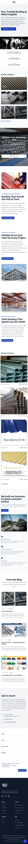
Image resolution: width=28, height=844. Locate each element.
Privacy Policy (8, 841)
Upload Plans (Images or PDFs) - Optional (10, 763)
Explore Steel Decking (7, 340)
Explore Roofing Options (8, 217)
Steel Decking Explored (20, 825)
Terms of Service (15, 839)
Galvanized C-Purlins (5, 384)
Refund (21, 841)
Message (3, 752)
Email (3, 740)
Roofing (5, 86)
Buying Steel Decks (7, 611)
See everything (5, 484)
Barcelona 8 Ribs (4, 447)
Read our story (14, 156)
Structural (5, 100)
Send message (22, 770)
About (3, 819)
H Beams (2, 416)
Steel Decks (4, 807)
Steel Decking (6, 115)
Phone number (5, 746)
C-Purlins (4, 813)
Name (3, 734)
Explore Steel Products (7, 258)
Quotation (17, 813)
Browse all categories (6, 121)
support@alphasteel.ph (10, 722)
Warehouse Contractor (20, 807)
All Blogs (17, 819)
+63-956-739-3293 (8, 719)
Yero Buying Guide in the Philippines (12, 675)
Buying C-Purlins (18, 827)
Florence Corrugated (5, 479)
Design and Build (19, 810)
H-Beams (3, 810)
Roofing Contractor (19, 805)
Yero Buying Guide (19, 822)
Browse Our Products (8, 29)
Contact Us (4, 510)
